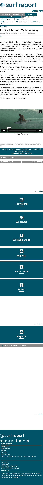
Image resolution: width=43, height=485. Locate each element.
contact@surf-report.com (21, 153)
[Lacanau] (1, 24)
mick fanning (9, 144)
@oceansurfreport (11, 33)
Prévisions (5, 449)
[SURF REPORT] (12, 437)
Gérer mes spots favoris (15, 346)
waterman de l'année (19, 144)
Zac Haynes (36, 162)
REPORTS (4, 447)
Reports (21, 255)
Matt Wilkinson (7, 162)
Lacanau (10, 16)
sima (26, 144)
